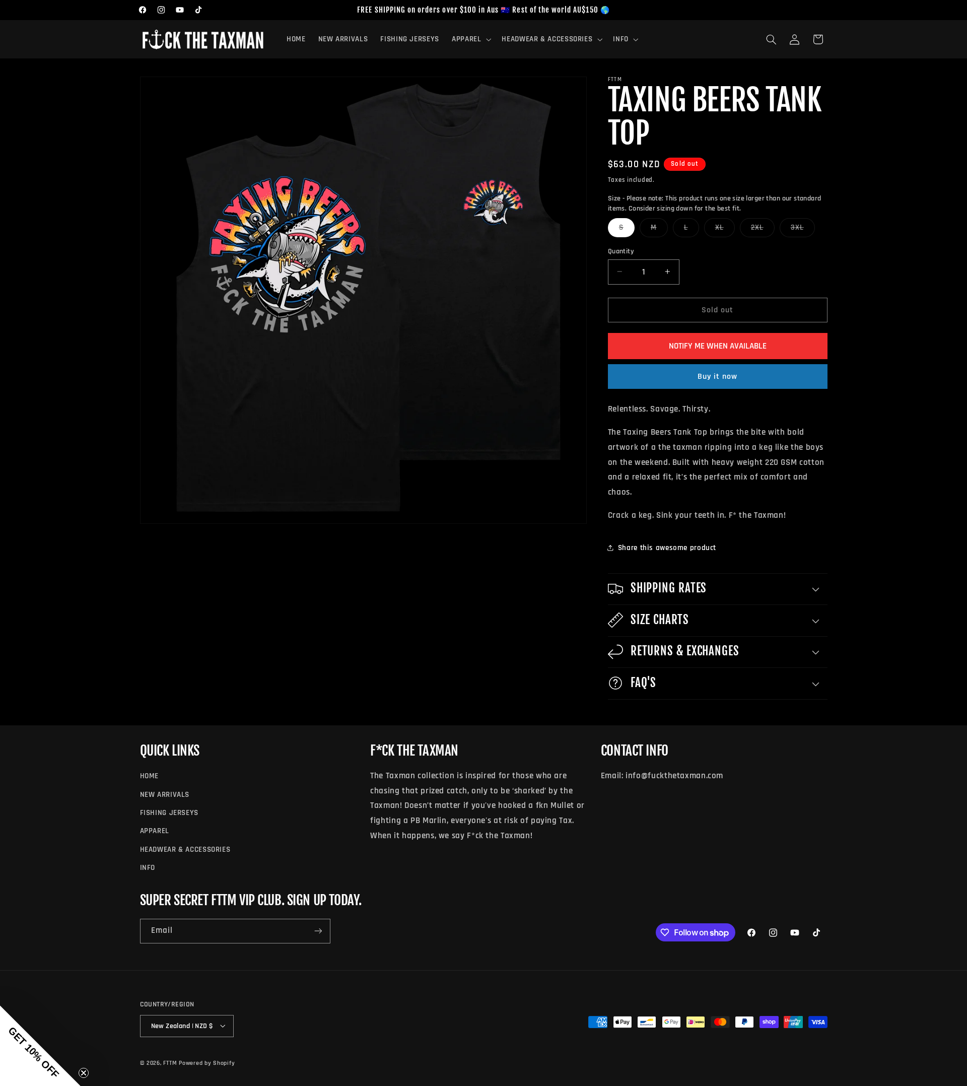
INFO (148, 868)
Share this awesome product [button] (667, 547)
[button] (470, 39)
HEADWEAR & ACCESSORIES (185, 849)
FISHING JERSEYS (169, 813)
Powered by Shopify (207, 1062)
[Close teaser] (84, 1073)
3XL (803, 229)
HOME (149, 776)
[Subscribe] (317, 931)
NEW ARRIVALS (165, 794)
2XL (763, 229)
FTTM (170, 1062)
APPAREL (154, 831)
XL (725, 229)
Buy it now (718, 376)
